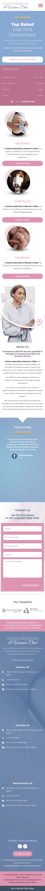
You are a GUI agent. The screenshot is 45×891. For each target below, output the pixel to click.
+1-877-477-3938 (10, 866)
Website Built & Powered (14, 880)
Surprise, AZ (22, 667)
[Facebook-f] (20, 846)
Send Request (30, 585)
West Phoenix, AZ (22, 783)
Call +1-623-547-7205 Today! (22, 888)
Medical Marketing (16, 882)
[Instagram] (25, 846)
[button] (19, 492)
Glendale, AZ (22, 725)
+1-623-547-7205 (22, 517)
